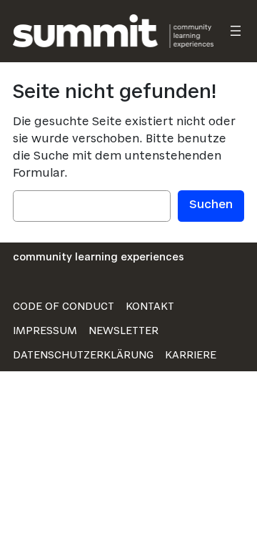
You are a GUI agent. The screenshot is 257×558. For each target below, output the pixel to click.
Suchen (211, 205)
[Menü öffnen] (235, 30)
